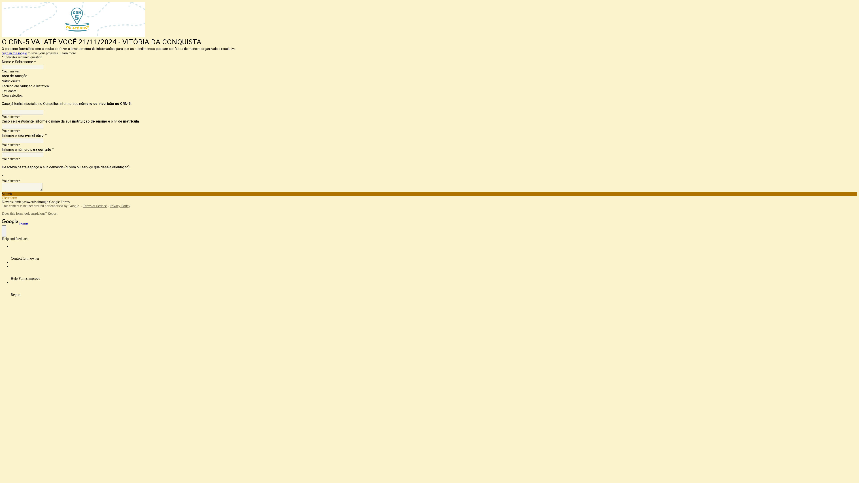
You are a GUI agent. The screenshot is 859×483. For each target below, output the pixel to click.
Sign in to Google (14, 53)
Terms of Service (95, 206)
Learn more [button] (68, 53)
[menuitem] (434, 252)
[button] (429, 95)
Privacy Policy (120, 206)
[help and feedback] (4, 231)
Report (52, 213)
